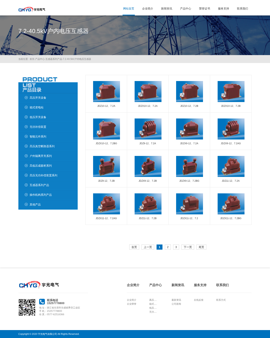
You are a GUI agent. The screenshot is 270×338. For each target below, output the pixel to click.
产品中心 (185, 8)
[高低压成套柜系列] (23, 166)
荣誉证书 (204, 8)
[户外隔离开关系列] (23, 156)
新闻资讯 (166, 8)
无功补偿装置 (156, 311)
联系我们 (242, 8)
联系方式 (221, 300)
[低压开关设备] (23, 117)
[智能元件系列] (23, 136)
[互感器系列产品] (23, 185)
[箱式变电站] (23, 107)
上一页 (148, 247)
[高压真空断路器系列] (23, 146)
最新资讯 (176, 300)
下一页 (188, 247)
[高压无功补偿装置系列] (23, 175)
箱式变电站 (155, 304)
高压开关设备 (156, 300)
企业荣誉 (131, 304)
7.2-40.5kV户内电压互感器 (77, 59)
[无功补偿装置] (23, 127)
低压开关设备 (156, 307)
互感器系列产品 (53, 59)
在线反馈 (198, 300)
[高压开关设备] (23, 98)
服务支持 (223, 8)
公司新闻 (176, 304)
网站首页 (128, 8)
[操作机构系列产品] (23, 195)
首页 (32, 59)
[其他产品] (23, 204)
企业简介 (147, 8)
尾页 (201, 247)
